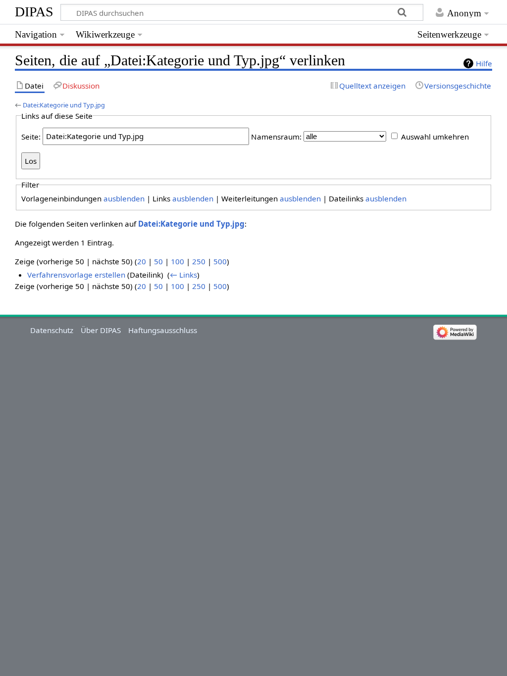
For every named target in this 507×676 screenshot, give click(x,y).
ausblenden (124, 198)
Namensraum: (276, 136)
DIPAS (34, 11)
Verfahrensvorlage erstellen (76, 275)
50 (158, 261)
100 (177, 261)
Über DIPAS (101, 330)
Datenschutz (51, 330)
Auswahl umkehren (435, 136)
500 (220, 261)
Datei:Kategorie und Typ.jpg (64, 104)
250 (198, 261)
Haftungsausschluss (162, 330)
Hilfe (484, 63)
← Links (183, 275)
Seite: (31, 136)
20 (141, 261)
